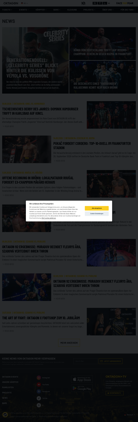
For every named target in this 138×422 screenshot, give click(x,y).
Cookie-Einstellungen (96, 213)
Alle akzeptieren (97, 208)
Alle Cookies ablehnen (49, 218)
